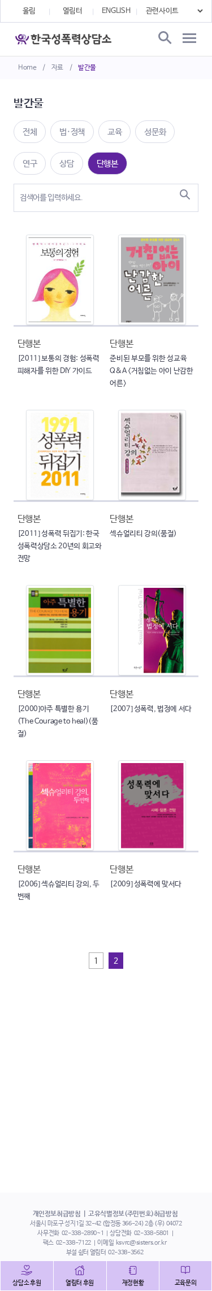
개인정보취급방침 (57, 1214)
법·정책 (72, 132)
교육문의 (186, 1283)
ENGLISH (116, 11)
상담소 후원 (26, 1283)
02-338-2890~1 (82, 1233)
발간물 (87, 68)
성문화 (155, 132)
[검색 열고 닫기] (164, 38)
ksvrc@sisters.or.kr (141, 1243)
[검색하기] (185, 194)
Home (27, 68)
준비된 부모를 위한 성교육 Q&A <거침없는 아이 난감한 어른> (151, 371)
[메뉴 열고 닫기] (189, 38)
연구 (30, 163)
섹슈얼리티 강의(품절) (143, 534)
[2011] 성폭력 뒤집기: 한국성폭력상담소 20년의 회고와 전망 (60, 546)
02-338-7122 (73, 1243)
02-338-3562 (125, 1252)
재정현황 (133, 1283)
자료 (57, 68)
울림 (29, 11)
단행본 (107, 163)
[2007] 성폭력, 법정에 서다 (151, 709)
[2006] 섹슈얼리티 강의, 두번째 (58, 890)
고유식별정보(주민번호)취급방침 (133, 1214)
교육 (114, 132)
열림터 (73, 11)
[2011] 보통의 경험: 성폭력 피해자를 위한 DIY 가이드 (58, 364)
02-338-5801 (151, 1233)
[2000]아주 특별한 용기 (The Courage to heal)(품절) (58, 721)
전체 (30, 132)
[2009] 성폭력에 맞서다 (145, 884)
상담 (66, 163)
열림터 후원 (80, 1283)
